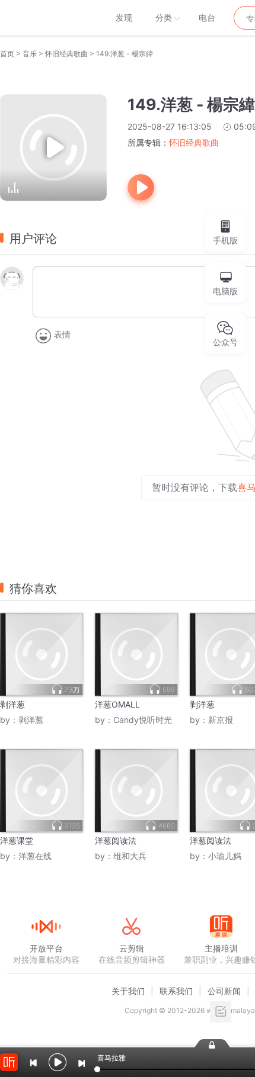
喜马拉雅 (45, 18)
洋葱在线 (35, 856)
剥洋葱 (30, 720)
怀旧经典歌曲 (66, 53)
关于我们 (128, 991)
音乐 (30, 53)
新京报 (220, 720)
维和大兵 (129, 856)
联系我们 (176, 991)
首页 (7, 53)
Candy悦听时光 (142, 720)
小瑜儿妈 (224, 856)
